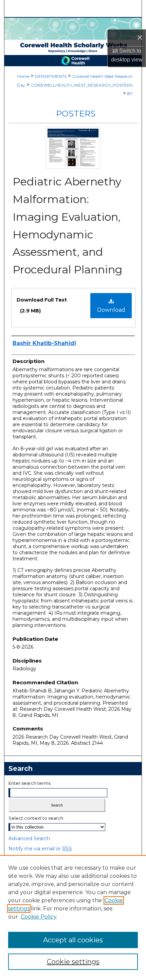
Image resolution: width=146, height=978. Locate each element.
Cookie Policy (39, 916)
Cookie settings (73, 962)
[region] (73, 916)
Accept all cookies (73, 940)
